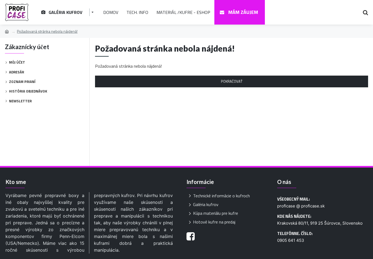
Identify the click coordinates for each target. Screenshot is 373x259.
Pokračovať (231, 81)
